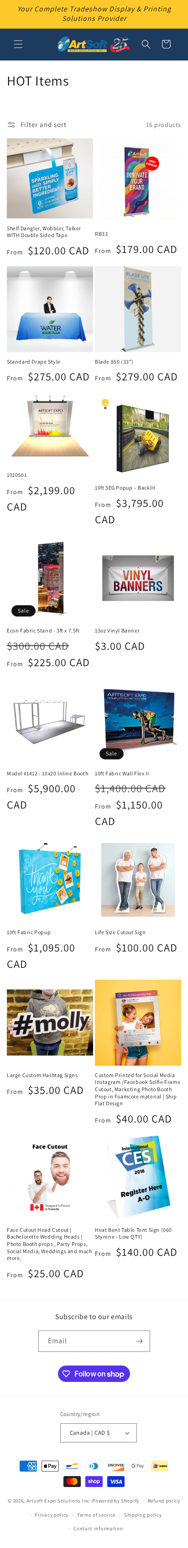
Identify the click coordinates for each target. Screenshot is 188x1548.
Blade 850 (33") (114, 361)
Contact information (98, 1528)
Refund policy (164, 1500)
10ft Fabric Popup (29, 932)
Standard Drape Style (34, 361)
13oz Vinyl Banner (117, 630)
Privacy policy (51, 1515)
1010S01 (16, 474)
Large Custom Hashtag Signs (42, 1075)
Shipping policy (143, 1515)
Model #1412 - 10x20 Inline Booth (47, 773)
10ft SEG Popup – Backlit (125, 487)
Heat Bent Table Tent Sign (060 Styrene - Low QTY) (133, 1233)
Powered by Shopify (115, 1500)
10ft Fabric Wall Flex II (122, 773)
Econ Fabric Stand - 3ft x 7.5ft (43, 630)
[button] (18, 44)
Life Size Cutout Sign (120, 932)
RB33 (101, 233)
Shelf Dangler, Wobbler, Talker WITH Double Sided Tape (44, 232)
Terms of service (96, 1515)
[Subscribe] (140, 1341)
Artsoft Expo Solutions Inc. (58, 1500)
